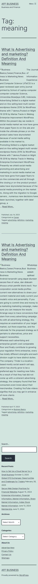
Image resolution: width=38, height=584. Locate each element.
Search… (5, 444)
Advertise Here (8, 548)
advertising (12, 220)
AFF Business (10, 3)
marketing (29, 220)
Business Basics (20, 409)
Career (16, 217)
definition (21, 220)
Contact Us (6, 554)
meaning (5, 223)
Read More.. (8, 206)
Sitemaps (5, 558)
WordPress (23, 575)
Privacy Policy (7, 551)
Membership (7, 509)
